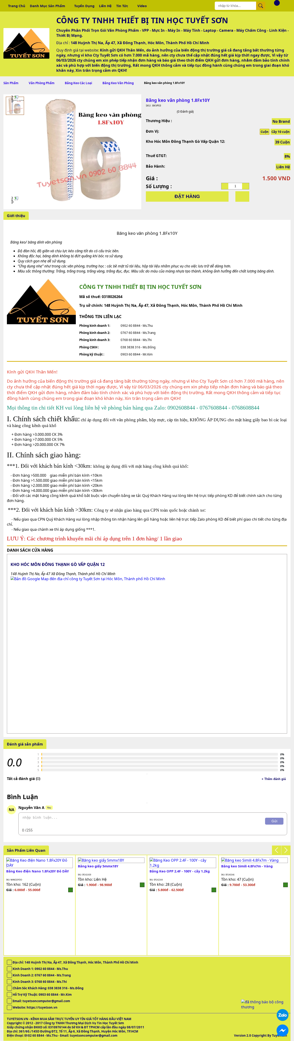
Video (142, 5)
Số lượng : (159, 186)
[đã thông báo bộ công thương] (264, 1006)
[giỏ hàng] (273, 5)
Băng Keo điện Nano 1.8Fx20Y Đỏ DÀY (37, 871)
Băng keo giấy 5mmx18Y (98, 866)
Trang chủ (16, 5)
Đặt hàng (187, 196)
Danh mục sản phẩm (47, 5)
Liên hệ (105, 5)
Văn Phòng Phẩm (41, 83)
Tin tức (122, 5)
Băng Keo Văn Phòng (118, 83)
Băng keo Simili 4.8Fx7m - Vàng (247, 866)
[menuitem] (14, 105)
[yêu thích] (242, 196)
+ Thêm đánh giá (274, 779)
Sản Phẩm (10, 83)
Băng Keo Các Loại (78, 83)
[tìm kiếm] (260, 6)
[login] (70, 890)
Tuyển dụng (84, 5)
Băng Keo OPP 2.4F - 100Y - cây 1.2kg (180, 871)
